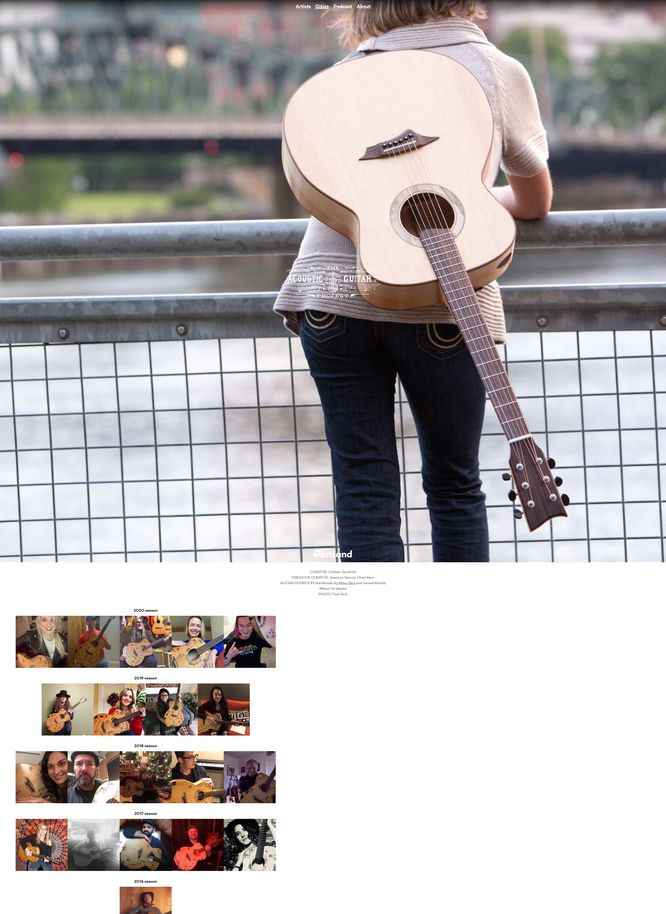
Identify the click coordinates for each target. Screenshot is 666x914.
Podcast (342, 6)
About (364, 6)
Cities (322, 6)
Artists (303, 6)
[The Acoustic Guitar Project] (333, 281)
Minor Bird (347, 583)
